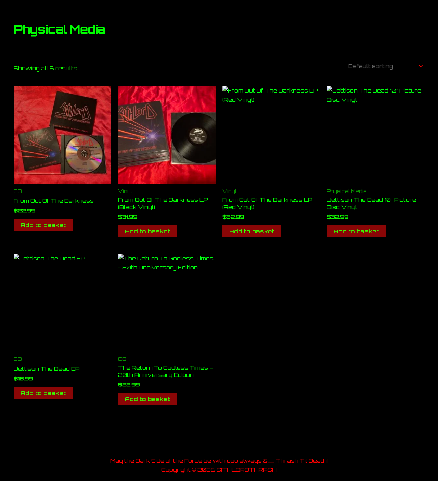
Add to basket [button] (43, 225)
